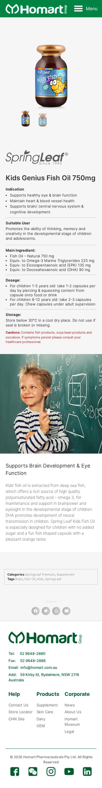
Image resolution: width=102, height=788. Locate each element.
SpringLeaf (53, 579)
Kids (40, 579)
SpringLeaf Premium (40, 574)
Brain (19, 579)
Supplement (65, 574)
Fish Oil (29, 579)
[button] (91, 8)
